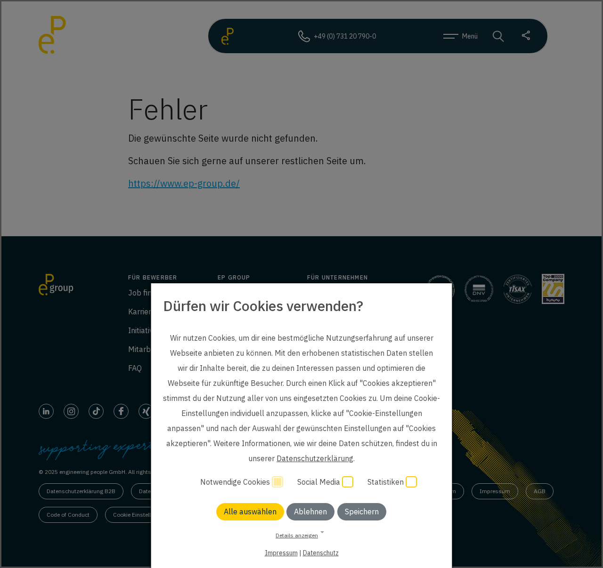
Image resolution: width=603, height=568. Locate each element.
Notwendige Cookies (236, 482)
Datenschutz (321, 553)
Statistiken (386, 482)
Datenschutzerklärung (315, 458)
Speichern (362, 511)
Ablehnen (310, 511)
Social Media (319, 482)
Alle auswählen (250, 511)
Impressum (281, 553)
